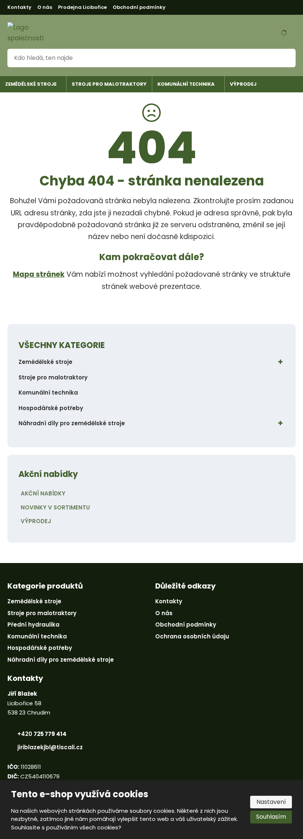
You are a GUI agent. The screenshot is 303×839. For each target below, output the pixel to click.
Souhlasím (271, 816)
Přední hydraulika (33, 624)
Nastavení (271, 802)
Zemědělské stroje (31, 84)
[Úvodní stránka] (27, 33)
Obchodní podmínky (139, 7)
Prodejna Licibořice (82, 7)
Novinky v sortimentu (55, 507)
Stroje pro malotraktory (109, 84)
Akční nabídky (43, 493)
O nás (44, 7)
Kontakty (19, 7)
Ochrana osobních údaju (192, 636)
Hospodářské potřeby (50, 408)
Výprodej (243, 84)
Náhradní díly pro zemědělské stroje (71, 423)
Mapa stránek (39, 274)
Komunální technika (186, 84)
